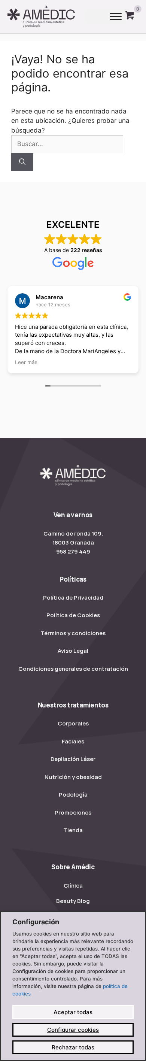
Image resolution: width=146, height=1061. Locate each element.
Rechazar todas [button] (73, 1047)
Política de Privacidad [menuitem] (73, 597)
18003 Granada (73, 542)
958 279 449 (73, 551)
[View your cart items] (130, 16)
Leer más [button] (26, 362)
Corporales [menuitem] (73, 723)
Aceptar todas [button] (73, 1012)
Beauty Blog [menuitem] (73, 901)
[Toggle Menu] (116, 16)
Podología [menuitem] (73, 794)
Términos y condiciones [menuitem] (73, 633)
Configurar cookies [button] (73, 1029)
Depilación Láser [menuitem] (73, 759)
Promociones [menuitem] (73, 812)
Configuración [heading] (35, 922)
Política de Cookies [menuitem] (73, 615)
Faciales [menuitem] (73, 741)
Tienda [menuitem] (73, 830)
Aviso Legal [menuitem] (73, 651)
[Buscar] (22, 162)
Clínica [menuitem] (73, 885)
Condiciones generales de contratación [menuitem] (73, 669)
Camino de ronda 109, (73, 533)
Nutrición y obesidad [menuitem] (73, 777)
